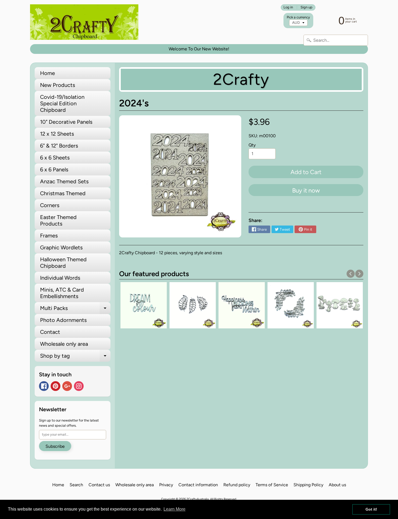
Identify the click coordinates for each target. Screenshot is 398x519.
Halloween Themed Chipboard (63, 262)
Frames (49, 235)
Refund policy (236, 484)
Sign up (306, 7)
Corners (49, 205)
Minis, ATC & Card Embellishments (62, 292)
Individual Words (60, 278)
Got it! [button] (371, 509)
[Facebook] (44, 386)
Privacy (166, 484)
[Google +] (67, 386)
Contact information (198, 484)
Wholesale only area (64, 344)
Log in (288, 7)
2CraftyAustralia (198, 499)
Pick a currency (298, 17)
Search (76, 484)
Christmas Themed (63, 193)
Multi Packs (75, 309)
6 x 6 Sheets (55, 157)
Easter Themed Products (58, 220)
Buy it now (306, 190)
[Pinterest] (55, 386)
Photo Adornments (63, 320)
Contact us (99, 484)
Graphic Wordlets (61, 247)
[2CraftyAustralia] (84, 22)
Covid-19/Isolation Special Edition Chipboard (62, 103)
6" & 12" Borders (59, 145)
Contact (50, 332)
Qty (252, 145)
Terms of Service (272, 484)
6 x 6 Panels (54, 169)
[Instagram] (79, 386)
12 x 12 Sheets (57, 133)
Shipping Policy (308, 484)
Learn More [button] (174, 509)
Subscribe (55, 446)
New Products (57, 85)
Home (47, 73)
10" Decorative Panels (66, 122)
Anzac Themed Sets (64, 181)
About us (337, 484)
